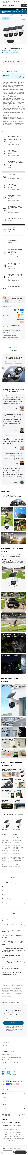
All (6, 1002)
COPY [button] (21, 76)
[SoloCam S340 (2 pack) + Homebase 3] (13, 198)
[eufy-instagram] (3, 1115)
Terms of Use (19, 1136)
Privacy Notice (13, 1027)
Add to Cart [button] (7, 1152)
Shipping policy (17, 1132)
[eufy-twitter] (9, 1115)
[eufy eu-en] (11, 15)
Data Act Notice (13, 1140)
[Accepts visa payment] (14, 1084)
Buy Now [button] (20, 1152)
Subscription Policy (18, 1138)
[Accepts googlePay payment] (18, 1081)
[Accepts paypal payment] (3, 1084)
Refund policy (8, 1134)
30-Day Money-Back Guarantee (12, 1057)
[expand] (23, 62)
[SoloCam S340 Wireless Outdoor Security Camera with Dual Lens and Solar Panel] (13, 140)
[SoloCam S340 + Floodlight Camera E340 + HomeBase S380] (13, 277)
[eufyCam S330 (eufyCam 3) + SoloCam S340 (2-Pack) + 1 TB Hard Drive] (13, 253)
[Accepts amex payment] (7, 1081)
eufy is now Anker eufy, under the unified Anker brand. (12, 12)
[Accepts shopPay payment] (7, 1084)
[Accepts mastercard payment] (21, 1081)
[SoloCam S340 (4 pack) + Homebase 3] (13, 230)
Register (13, 1023)
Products (10, 41)
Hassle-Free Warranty (10, 1059)
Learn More (13, 350)
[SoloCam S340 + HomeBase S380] (13, 153)
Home (3, 1002)
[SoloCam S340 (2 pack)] (13, 177)
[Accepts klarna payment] (18, 1084)
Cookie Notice (7, 1138)
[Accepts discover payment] (14, 1081)
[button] (24, 2)
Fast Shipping (7, 1054)
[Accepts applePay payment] (10, 1081)
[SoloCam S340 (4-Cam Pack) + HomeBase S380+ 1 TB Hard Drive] (13, 209)
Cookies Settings (9, 1136)
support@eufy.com (9, 1045)
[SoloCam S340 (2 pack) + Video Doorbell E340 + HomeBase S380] (13, 265)
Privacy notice (18, 1134)
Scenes (17, 41)
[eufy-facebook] (6, 1115)
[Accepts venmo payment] (10, 1084)
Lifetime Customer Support (11, 1062)
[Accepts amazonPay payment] (3, 1081)
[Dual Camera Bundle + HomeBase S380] (13, 241)
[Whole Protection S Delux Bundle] (13, 288)
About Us (8, 1132)
